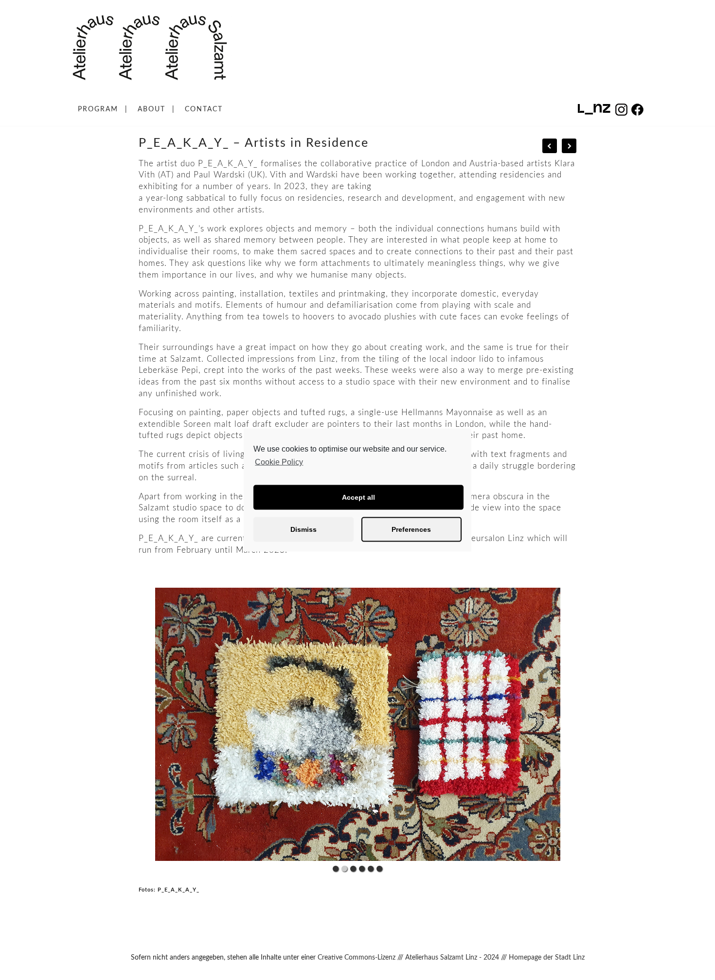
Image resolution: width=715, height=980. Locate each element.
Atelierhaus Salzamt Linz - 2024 (452, 957)
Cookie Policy (279, 462)
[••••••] (357, 724)
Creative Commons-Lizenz (356, 957)
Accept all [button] (358, 497)
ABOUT (151, 109)
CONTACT (204, 109)
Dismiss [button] (303, 529)
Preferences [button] (411, 529)
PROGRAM (98, 109)
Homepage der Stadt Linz (547, 957)
